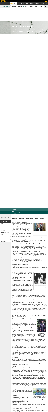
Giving (31, 6)
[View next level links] (10, 237)
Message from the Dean (5, 239)
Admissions (20, 6)
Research (26, 6)
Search (2, 223)
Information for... (43, 3)
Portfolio (22, 3)
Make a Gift (31, 3)
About (36, 6)
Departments (37, 3)
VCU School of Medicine (5, 6)
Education (14, 6)
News (41, 6)
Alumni (27, 3)
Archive (2, 236)
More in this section (4, 221)
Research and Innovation (5, 232)
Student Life (3, 234)
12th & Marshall (3, 241)
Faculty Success (3, 230)
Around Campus (3, 225)
